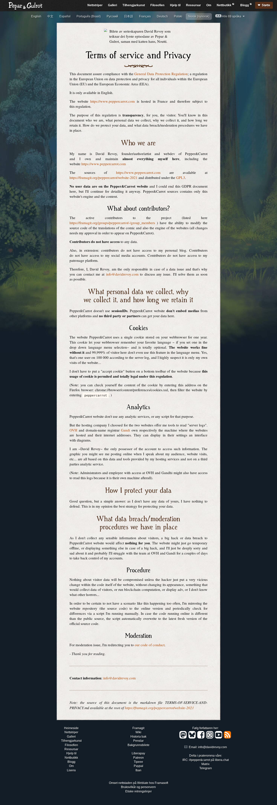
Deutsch (162, 16)
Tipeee (138, 761)
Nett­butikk (224, 5)
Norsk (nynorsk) (198, 16)
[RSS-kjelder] (228, 737)
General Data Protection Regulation (161, 73)
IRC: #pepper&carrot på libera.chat (205, 759)
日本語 (128, 16)
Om (208, 5)
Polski (178, 16)
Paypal (138, 766)
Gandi (125, 430)
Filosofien (157, 5)
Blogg (245, 5)
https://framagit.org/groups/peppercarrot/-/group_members (112, 222)
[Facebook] (201, 737)
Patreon (138, 757)
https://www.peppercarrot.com (112, 101)
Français (145, 16)
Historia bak (138, 736)
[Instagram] (210, 737)
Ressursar (193, 5)
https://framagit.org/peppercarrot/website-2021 (104, 177)
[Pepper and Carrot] (25, 8)
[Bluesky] (192, 737)
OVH (73, 430)
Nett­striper (95, 5)
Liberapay (138, 753)
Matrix (205, 764)
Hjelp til (175, 5)
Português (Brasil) (89, 16)
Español (64, 16)
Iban (138, 770)
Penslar (138, 740)
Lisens (71, 770)
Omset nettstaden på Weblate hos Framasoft (138, 782)
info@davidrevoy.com (122, 274)
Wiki (138, 732)
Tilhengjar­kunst (133, 5)
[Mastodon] (183, 737)
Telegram (205, 768)
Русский (112, 16)
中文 (50, 16)
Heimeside (71, 728)
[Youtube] (219, 737)
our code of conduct (150, 644)
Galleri (112, 5)
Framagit (138, 728)
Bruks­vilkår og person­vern (138, 787)
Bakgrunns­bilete (138, 745)
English (36, 16)
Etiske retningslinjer (138, 791)
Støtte (266, 5)
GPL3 (180, 177)
